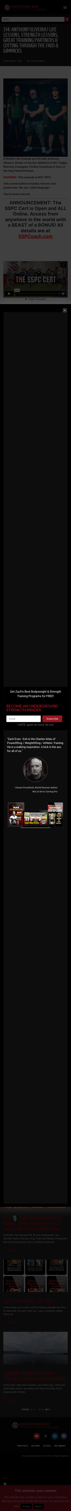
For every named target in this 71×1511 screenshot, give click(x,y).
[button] (65, 310)
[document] (35, 755)
